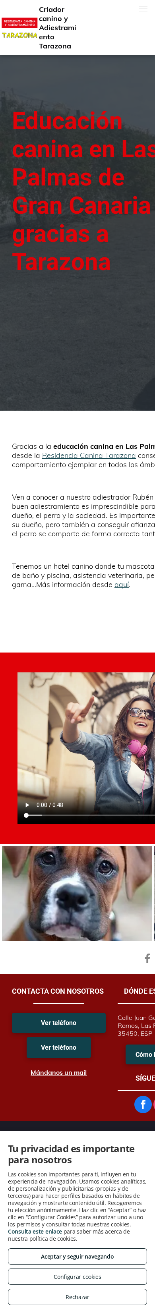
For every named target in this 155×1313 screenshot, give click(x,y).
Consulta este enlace (35, 1231)
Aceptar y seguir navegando (77, 1256)
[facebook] (143, 1105)
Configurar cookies (77, 1276)
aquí (121, 584)
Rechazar (77, 1297)
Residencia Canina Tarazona (89, 455)
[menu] (143, 9)
